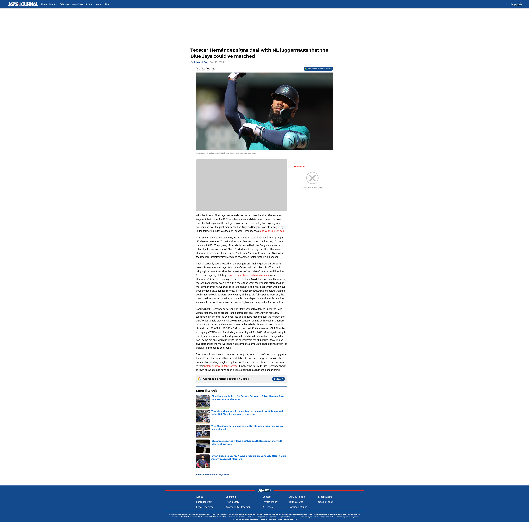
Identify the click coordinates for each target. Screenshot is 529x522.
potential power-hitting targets (220, 366)
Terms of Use (296, 501)
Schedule (65, 4)
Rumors (53, 4)
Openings (230, 496)
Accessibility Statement (238, 507)
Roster (88, 4)
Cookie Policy (325, 501)
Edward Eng (201, 62)
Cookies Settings (298, 507)
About (199, 496)
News (44, 4)
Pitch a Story (232, 501)
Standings (77, 4)
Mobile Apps (325, 496)
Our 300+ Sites (297, 496)
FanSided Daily (204, 501)
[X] (512, 4)
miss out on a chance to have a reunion (248, 275)
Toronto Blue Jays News (217, 474)
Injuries (98, 4)
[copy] (213, 69)
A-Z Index (267, 507)
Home (199, 474)
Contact (266, 496)
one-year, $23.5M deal (272, 230)
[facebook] (506, 4)
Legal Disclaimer (205, 507)
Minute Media (181, 514)
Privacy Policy (270, 501)
